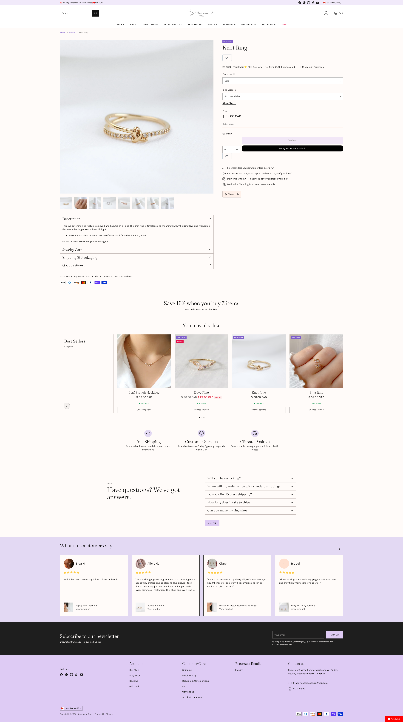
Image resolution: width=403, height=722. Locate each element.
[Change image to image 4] (109, 203)
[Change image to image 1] (66, 203)
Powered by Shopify (104, 714)
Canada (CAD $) (334, 3)
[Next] (343, 373)
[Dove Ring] (201, 361)
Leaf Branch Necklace (144, 392)
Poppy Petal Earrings (86, 605)
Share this (233, 194)
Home (62, 32)
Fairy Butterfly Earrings (303, 605)
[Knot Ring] (136, 117)
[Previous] (59, 373)
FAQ (184, 686)
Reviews (133, 680)
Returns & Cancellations (195, 680)
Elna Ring (316, 392)
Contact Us (188, 691)
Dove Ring (201, 392)
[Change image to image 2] (80, 203)
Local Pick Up (189, 675)
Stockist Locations (192, 697)
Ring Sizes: (229, 89)
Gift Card (134, 686)
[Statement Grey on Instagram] (308, 3)
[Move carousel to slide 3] (203, 417)
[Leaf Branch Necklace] (144, 361)
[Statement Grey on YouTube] (317, 3)
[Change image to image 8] (167, 203)
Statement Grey (84, 714)
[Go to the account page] (326, 13)
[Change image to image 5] (124, 203)
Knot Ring (259, 392)
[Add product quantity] (237, 149)
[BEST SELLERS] (67, 406)
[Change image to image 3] (95, 203)
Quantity (227, 133)
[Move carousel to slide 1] (199, 417)
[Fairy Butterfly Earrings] (284, 607)
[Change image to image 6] (138, 203)
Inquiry (239, 670)
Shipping (187, 670)
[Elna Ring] (316, 361)
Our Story (134, 670)
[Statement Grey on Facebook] (299, 3)
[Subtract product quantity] (225, 149)
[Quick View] (167, 338)
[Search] (95, 13)
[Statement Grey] (201, 13)
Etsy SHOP (134, 675)
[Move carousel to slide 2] (201, 417)
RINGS (72, 32)
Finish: (228, 74)
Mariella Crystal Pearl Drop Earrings (238, 605)
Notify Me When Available (292, 148)
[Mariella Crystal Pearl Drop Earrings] (212, 607)
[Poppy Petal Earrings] (68, 607)
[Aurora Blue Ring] (140, 607)
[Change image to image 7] (153, 203)
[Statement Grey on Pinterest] (304, 3)
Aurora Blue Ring (156, 605)
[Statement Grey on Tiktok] (313, 3)
